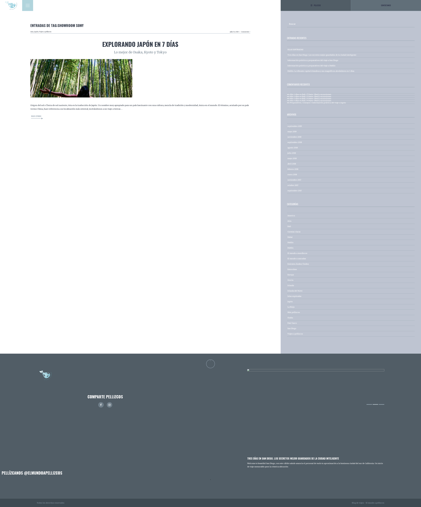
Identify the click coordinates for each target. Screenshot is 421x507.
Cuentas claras (294, 232)
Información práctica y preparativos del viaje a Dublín (311, 66)
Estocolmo (292, 269)
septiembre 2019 (294, 126)
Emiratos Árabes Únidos (298, 264)
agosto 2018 (292, 148)
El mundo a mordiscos (297, 253)
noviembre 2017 (294, 180)
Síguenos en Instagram (211, 484)
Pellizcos (317, 5)
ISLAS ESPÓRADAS (295, 49)
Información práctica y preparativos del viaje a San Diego (312, 60)
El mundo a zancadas (296, 259)
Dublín (290, 242)
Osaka (290, 318)
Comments (245, 32)
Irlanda (290, 285)
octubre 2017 (292, 185)
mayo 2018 (292, 158)
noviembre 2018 (294, 137)
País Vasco (292, 323)
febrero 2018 (292, 169)
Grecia (290, 280)
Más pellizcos (293, 312)
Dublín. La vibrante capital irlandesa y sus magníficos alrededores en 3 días (320, 71)
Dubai (290, 237)
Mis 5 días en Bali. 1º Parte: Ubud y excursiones (310, 94)
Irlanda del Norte (294, 291)
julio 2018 (291, 153)
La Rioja (290, 307)
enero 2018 (292, 174)
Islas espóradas (294, 296)
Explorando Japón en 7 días (140, 44)
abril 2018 (291, 164)
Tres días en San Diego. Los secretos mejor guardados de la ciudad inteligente (321, 55)
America (291, 216)
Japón (36, 32)
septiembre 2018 (294, 142)
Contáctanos (386, 5)
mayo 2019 (292, 131)
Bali (289, 226)
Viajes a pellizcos (45, 32)
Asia (31, 32)
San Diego (291, 328)
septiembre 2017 (294, 191)
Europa (290, 275)
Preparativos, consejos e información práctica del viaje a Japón (318, 103)
